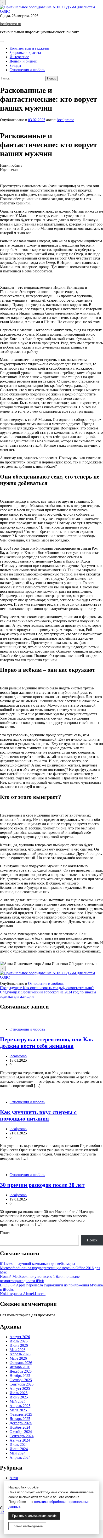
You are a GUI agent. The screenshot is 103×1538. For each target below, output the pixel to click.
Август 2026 (20, 1337)
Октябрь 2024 (21, 1432)
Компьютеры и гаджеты (29, 48)
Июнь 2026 (19, 1345)
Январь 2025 (20, 1419)
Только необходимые (27, 1526)
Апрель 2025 (20, 1406)
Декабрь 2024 (21, 1423)
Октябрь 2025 (21, 1380)
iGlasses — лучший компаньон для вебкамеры (37, 1264)
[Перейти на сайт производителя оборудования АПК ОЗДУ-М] (51, 11)
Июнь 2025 (19, 1397)
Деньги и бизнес (23, 61)
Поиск (5, 1233)
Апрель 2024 (20, 1457)
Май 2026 (17, 1350)
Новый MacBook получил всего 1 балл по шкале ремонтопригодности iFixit (40, 1278)
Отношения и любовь (27, 70)
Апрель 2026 (20, 1354)
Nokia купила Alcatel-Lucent (23, 1294)
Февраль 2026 (21, 1363)
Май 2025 (17, 1401)
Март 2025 (18, 1410)
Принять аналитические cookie (34, 1516)
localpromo (65, 120)
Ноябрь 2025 (20, 1376)
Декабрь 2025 (21, 1371)
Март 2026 (18, 1358)
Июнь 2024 (19, 1449)
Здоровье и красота (25, 53)
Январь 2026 (20, 1367)
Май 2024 (17, 1453)
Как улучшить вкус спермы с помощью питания (38, 1115)
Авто (14, 1478)
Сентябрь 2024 (22, 1436)
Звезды (15, 65)
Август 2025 (20, 1388)
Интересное (19, 57)
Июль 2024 (19, 1444)
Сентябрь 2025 (22, 1384)
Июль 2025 (19, 1393)
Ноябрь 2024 (20, 1427)
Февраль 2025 (21, 1414)
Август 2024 (20, 1440)
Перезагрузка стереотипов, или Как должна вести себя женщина (46, 1042)
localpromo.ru (10, 24)
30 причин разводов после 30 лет (42, 1185)
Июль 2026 (19, 1341)
